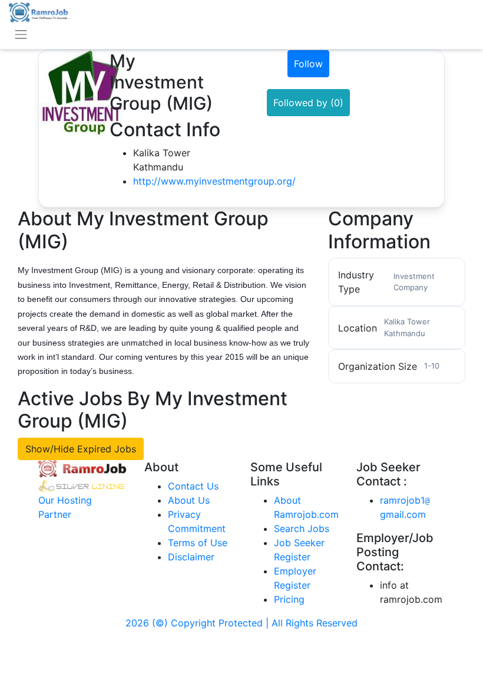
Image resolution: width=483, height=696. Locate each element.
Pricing (289, 599)
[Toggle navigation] (21, 34)
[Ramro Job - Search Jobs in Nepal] (39, 11)
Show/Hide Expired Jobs (80, 449)
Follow (308, 64)
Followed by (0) (308, 103)
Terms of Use (197, 543)
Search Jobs (301, 528)
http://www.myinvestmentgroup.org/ (214, 181)
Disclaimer (191, 557)
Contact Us (193, 486)
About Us (189, 500)
